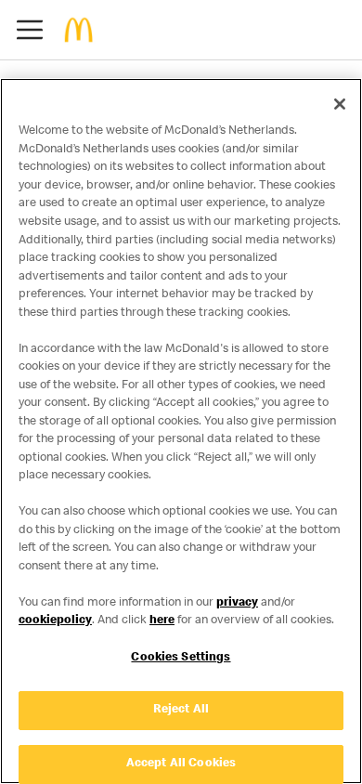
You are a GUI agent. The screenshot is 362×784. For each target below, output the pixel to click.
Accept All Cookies (181, 764)
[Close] (339, 104)
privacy (237, 603)
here (162, 621)
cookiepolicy (55, 621)
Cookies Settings (180, 658)
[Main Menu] (29, 29)
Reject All (181, 710)
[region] (181, 431)
